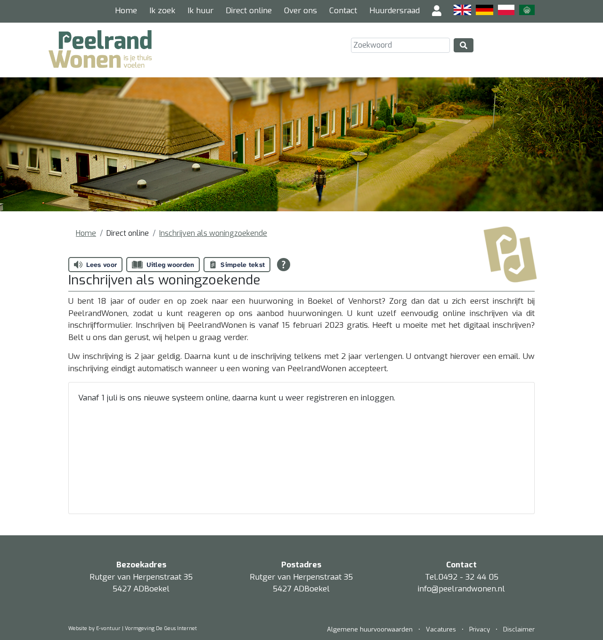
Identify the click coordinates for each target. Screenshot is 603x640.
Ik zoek (162, 10)
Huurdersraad (394, 10)
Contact (343, 10)
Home (126, 10)
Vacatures (441, 629)
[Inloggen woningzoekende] (436, 11)
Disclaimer (519, 629)
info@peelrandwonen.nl (461, 588)
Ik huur (200, 10)
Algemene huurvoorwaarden (371, 629)
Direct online (249, 10)
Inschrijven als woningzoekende (213, 233)
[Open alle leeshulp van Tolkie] (283, 264)
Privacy (479, 629)
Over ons (300, 10)
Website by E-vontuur (94, 628)
